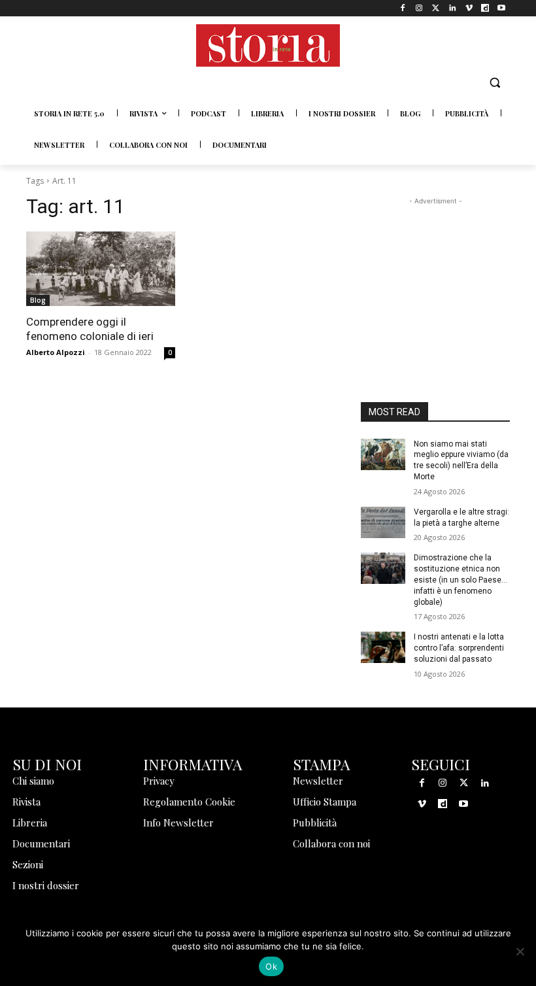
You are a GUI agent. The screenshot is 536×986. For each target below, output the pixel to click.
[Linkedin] (452, 8)
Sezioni (27, 864)
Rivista (26, 801)
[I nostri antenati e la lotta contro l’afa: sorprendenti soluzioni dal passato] (383, 647)
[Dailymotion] (485, 8)
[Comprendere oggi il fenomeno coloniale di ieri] (100, 268)
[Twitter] (435, 8)
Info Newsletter (178, 822)
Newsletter (318, 780)
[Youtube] (502, 8)
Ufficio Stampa (324, 801)
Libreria (29, 822)
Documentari (41, 843)
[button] (494, 82)
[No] (519, 951)
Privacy (159, 780)
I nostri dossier (45, 885)
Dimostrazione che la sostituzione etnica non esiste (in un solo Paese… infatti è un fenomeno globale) (460, 579)
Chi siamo (33, 780)
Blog (38, 300)
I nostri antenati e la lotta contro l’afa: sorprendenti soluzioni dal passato (459, 648)
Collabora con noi (331, 843)
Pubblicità (315, 822)
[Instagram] (419, 8)
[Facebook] (403, 8)
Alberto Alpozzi (55, 352)
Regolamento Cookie (189, 801)
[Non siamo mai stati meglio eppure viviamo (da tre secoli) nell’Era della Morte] (383, 454)
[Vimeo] (468, 8)
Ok (271, 966)
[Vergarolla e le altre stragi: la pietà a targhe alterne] (383, 522)
